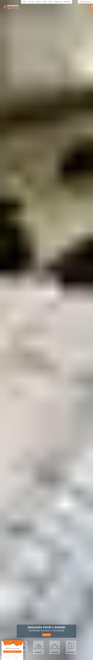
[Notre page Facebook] (91, 12)
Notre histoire (46, 635)
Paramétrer (17, 658)
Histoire (25, 1)
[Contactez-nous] (91, 9)
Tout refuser (12, 654)
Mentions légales (7, 658)
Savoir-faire (31, 1)
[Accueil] (91, 6)
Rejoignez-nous (58, 1)
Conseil (50, 1)
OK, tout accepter (12, 651)
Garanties (38, 1)
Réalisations (67, 1)
